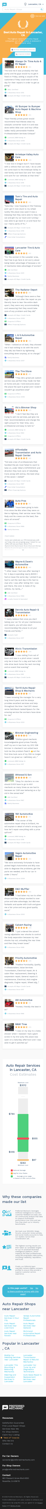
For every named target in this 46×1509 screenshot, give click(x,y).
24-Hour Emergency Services (24, 49)
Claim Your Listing (11, 1435)
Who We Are (8, 1441)
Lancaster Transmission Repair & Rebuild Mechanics (31, 1358)
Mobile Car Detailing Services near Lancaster (12, 1357)
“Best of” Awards (11, 1438)
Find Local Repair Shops (13, 1426)
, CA (6, 1348)
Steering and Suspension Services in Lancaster (10, 1378)
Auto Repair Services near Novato (10, 1333)
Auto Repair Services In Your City (11, 1318)
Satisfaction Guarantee (13, 1423)
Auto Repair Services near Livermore (10, 1325)
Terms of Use (15, 1506)
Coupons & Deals (24, 54)
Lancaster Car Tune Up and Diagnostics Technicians (29, 1368)
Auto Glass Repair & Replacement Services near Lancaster (32, 1378)
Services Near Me (10, 1429)
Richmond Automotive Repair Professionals (31, 1333)
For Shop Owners (10, 1432)
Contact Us (7, 1444)
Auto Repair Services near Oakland (29, 1325)
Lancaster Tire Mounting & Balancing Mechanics (11, 1368)
